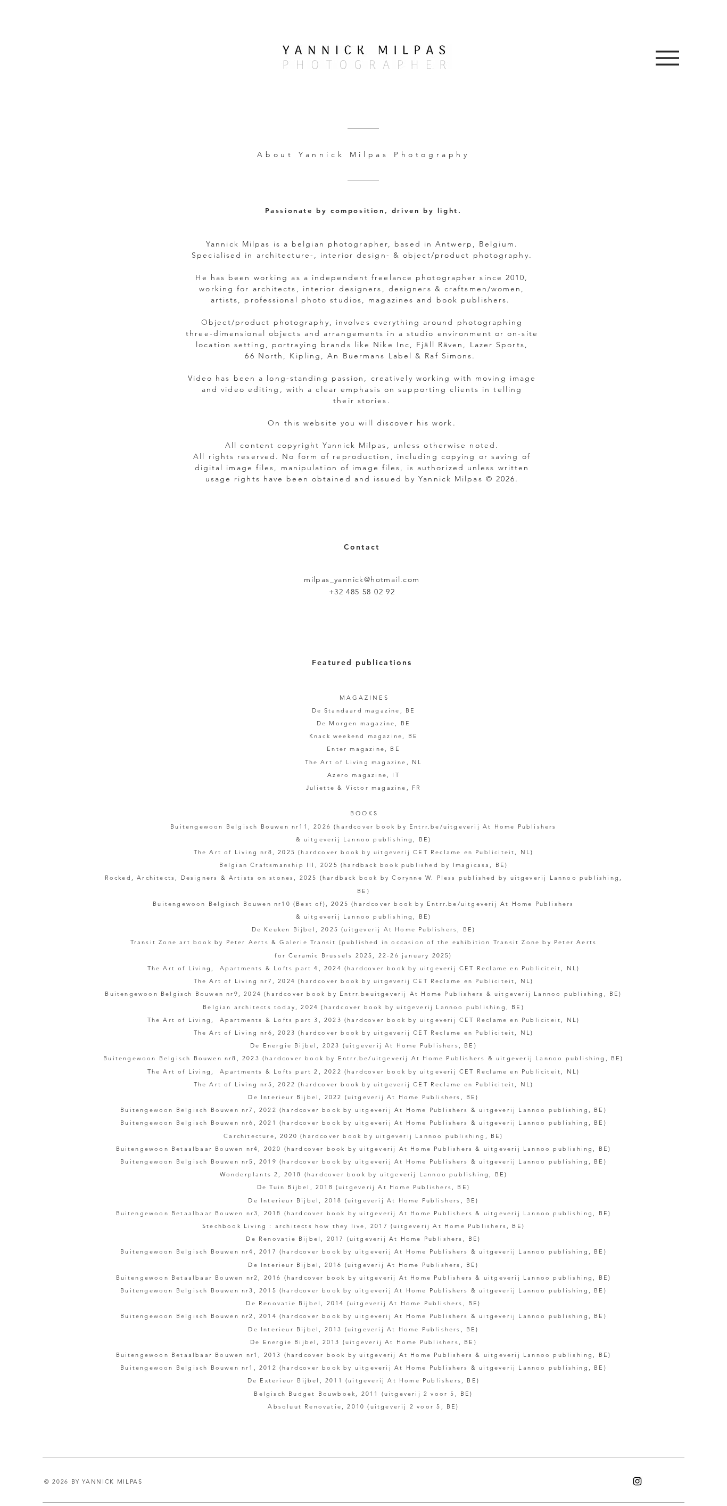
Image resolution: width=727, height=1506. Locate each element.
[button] (667, 58)
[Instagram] (637, 1481)
